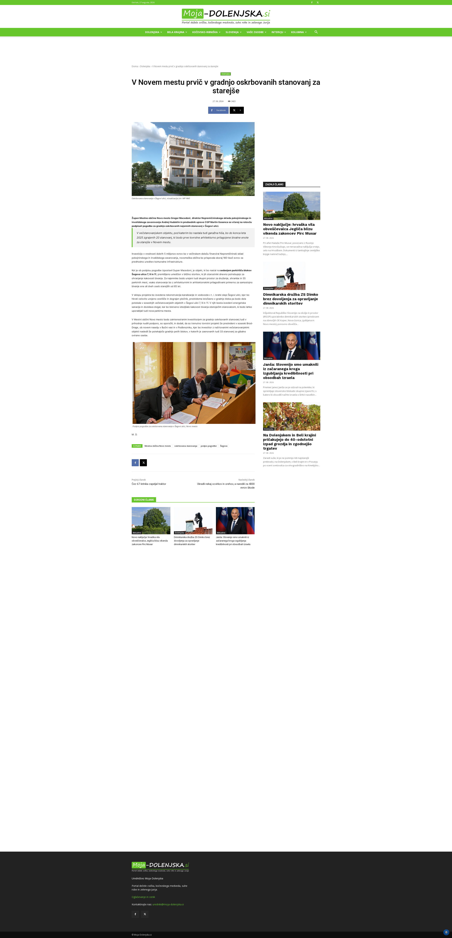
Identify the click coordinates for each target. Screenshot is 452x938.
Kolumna (297, 32)
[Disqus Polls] (193, 607)
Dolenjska (152, 32)
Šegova (223, 446)
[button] (316, 32)
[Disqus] (193, 699)
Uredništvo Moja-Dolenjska (147, 878)
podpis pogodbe (209, 446)
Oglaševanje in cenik (143, 897)
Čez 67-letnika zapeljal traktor (149, 484)
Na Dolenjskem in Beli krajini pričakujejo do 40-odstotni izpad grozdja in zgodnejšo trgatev (289, 442)
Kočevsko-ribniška (205, 32)
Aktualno (137, 532)
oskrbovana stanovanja (185, 446)
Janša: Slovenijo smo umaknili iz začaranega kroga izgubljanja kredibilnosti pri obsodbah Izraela (233, 541)
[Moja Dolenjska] (226, 17)
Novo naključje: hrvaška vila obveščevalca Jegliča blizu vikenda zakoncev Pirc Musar (150, 541)
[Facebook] (311, 2)
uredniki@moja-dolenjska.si (168, 904)
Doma (135, 66)
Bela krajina (175, 32)
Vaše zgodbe (255, 32)
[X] (317, 2)
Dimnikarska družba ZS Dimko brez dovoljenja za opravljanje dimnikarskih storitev (192, 541)
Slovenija (232, 32)
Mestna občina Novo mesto (158, 446)
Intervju (277, 32)
